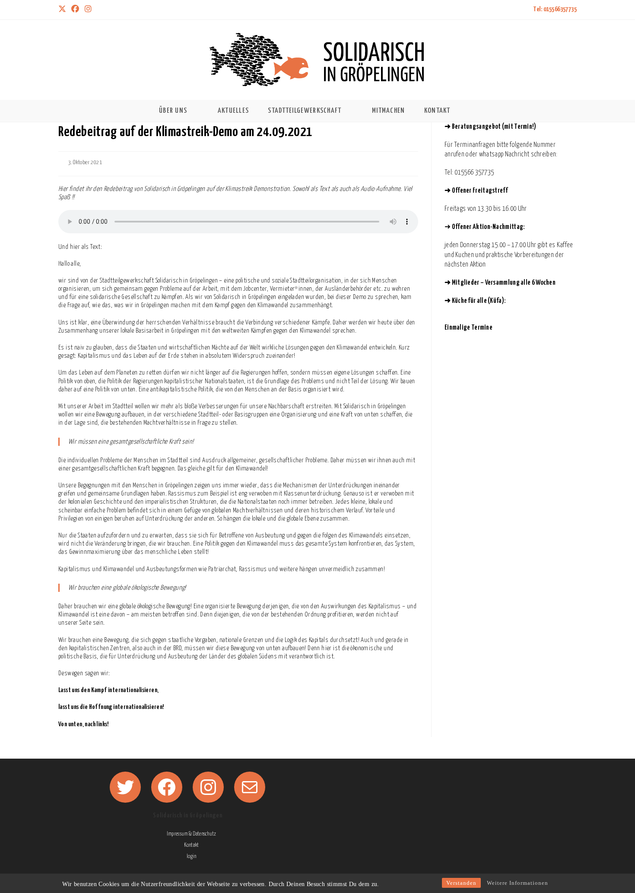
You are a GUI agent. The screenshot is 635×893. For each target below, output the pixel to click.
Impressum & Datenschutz (191, 834)
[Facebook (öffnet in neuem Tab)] (75, 9)
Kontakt (191, 845)
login (192, 856)
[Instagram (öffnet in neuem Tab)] (88, 9)
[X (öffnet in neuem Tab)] (63, 9)
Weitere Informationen (517, 883)
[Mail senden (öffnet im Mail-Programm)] (99, 9)
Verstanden (461, 883)
